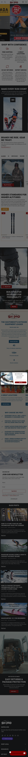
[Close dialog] (26, 373)
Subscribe (20, 382)
